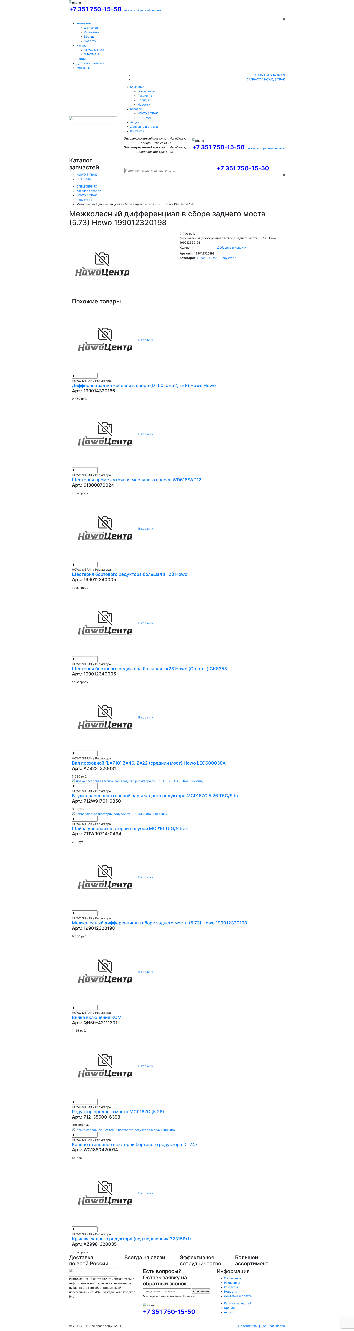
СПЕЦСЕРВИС (87, 186)
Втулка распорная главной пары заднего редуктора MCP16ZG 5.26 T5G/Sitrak (157, 795)
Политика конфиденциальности (261, 1326)
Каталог (82, 45)
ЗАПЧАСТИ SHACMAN (269, 75)
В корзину (145, 340)
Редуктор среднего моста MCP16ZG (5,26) (118, 1111)
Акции (81, 59)
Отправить (201, 1291)
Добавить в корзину (232, 247)
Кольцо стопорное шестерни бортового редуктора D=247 (135, 1144)
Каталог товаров (89, 191)
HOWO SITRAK (94, 50)
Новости (90, 41)
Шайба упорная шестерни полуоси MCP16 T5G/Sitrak (130, 828)
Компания (84, 23)
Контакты (83, 67)
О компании (92, 28)
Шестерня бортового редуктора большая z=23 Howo (129, 574)
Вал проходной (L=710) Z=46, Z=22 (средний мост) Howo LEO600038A (149, 763)
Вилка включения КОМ (97, 1017)
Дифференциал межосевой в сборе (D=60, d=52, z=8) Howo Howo (144, 385)
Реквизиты (92, 32)
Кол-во (185, 247)
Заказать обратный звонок (142, 10)
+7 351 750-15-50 (95, 9)
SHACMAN (91, 54)
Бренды (89, 36)
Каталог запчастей (237, 1303)
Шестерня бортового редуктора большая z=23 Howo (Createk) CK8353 (149, 668)
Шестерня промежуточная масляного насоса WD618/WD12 (136, 479)
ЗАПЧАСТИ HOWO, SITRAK (266, 79)
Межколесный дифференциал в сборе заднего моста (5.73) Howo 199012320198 (159, 923)
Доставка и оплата (90, 63)
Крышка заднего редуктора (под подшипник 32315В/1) (131, 1238)
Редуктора (84, 200)
